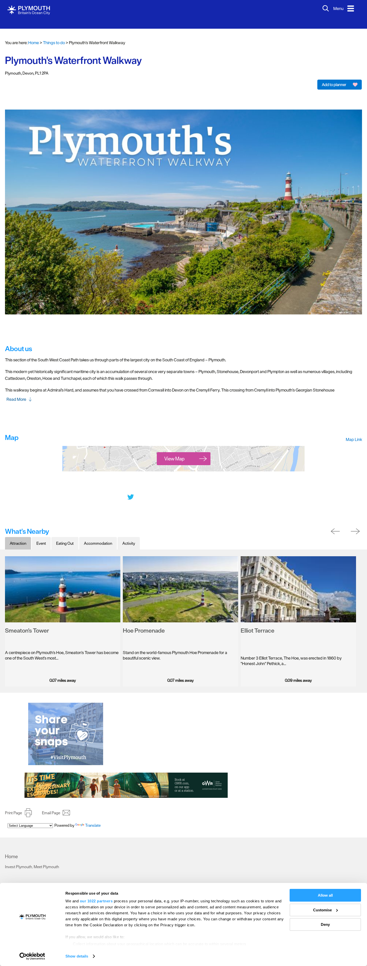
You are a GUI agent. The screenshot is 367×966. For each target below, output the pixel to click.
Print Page (13, 805)
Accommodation (98, 535)
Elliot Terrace (257, 623)
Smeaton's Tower (27, 623)
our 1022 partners (96, 901)
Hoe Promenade (144, 623)
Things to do (18, 877)
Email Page (51, 805)
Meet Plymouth (46, 859)
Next (356, 524)
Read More (16, 392)
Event (41, 535)
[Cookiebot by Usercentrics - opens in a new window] (32, 956)
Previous (336, 524)
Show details (76, 956)
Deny (325, 924)
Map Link (354, 432)
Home (33, 35)
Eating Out (65, 535)
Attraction (18, 535)
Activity (128, 535)
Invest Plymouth (18, 859)
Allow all (325, 895)
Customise (322, 910)
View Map (174, 451)
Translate (93, 820)
